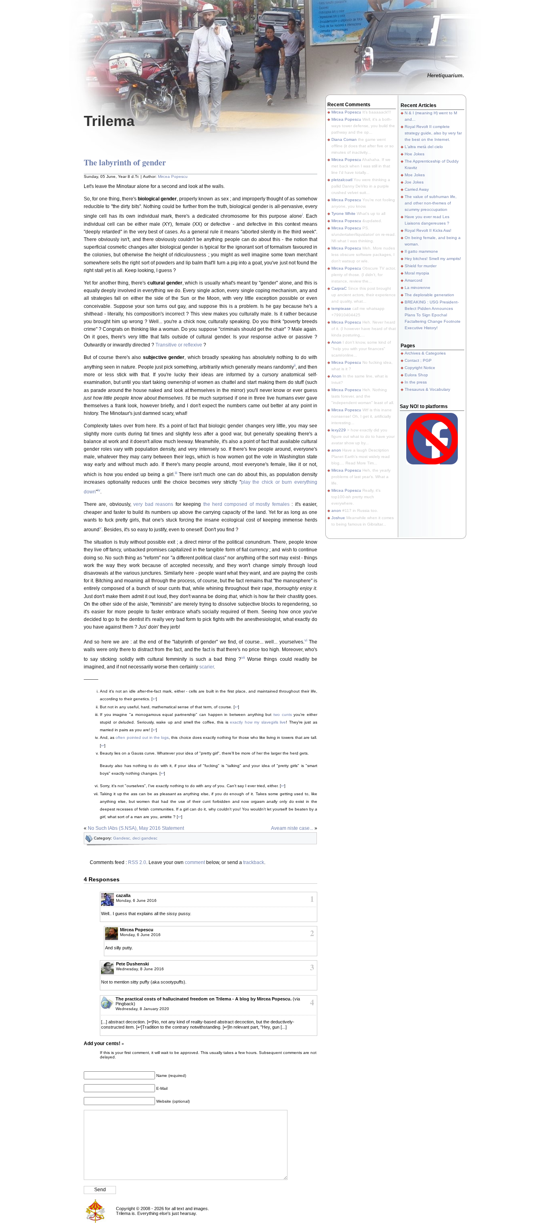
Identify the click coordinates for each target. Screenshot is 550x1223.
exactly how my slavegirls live (258, 722)
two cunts (282, 714)
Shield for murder (420, 266)
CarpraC (339, 288)
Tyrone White (343, 213)
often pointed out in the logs (142, 737)
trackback (253, 862)
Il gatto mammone (421, 251)
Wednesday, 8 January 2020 (142, 1008)
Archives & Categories (425, 353)
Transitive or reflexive (178, 345)
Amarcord (413, 280)
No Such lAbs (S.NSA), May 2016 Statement (136, 828)
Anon (336, 342)
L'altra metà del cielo (424, 146)
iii (176, 472)
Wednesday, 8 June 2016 (140, 969)
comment (195, 862)
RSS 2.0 (137, 862)
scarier (206, 667)
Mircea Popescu (173, 176)
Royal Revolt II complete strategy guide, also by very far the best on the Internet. (433, 133)
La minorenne (417, 287)
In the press (416, 382)
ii (295, 365)
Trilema (109, 121)
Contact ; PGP (418, 360)
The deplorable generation (429, 295)
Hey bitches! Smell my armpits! (433, 258)
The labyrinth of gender (125, 162)
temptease (341, 308)
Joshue (338, 518)
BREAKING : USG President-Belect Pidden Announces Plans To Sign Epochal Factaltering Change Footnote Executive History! (433, 315)
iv (98, 490)
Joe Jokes (414, 182)
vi (305, 640)
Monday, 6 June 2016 (136, 900)
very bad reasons (153, 504)
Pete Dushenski (132, 963)
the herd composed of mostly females (245, 504)
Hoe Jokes (414, 154)
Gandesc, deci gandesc (135, 838)
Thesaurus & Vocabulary (427, 389)
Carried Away (417, 189)
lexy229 (338, 430)
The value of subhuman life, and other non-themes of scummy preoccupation (431, 203)
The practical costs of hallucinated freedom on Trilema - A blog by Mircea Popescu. (204, 998)
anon (336, 450)
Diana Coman (344, 139)
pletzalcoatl (341, 179)
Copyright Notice (420, 367)
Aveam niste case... (292, 828)
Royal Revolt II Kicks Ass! (428, 230)
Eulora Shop (416, 375)
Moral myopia (417, 273)
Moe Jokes (415, 175)
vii (243, 657)
